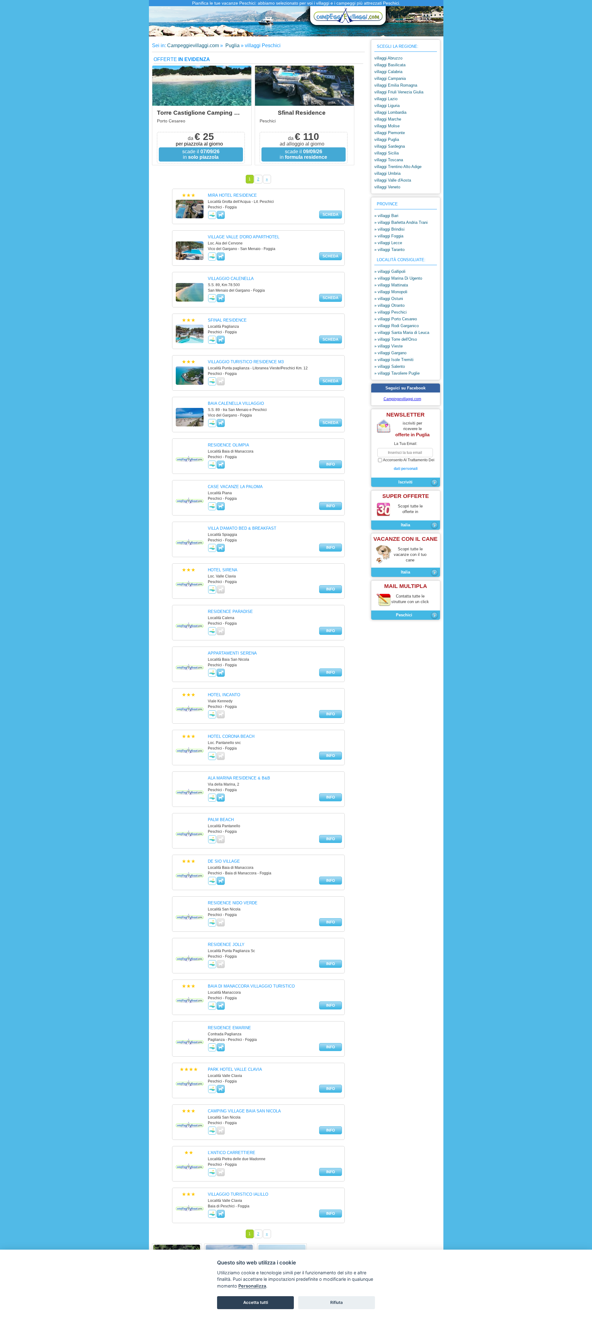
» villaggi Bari (386, 215)
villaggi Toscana (388, 160)
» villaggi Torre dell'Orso (395, 339)
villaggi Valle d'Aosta (392, 180)
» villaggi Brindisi (389, 229)
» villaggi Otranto (389, 305)
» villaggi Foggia (388, 236)
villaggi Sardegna (389, 146)
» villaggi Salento (389, 366)
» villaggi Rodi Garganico (396, 325)
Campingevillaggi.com (402, 399)
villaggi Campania (390, 78)
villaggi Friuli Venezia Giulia (398, 92)
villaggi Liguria (387, 105)
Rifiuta (336, 1302)
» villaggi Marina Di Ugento (398, 278)
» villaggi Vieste (388, 346)
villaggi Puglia (386, 139)
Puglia (232, 45)
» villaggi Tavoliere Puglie (397, 373)
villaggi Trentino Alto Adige (397, 166)
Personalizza (252, 1285)
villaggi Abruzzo (388, 58)
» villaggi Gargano (390, 353)
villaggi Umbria (387, 173)
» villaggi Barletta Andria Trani (401, 222)
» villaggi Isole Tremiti (393, 359)
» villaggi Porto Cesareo (395, 319)
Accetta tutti (255, 1302)
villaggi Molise (387, 126)
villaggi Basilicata (389, 65)
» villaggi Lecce (388, 242)
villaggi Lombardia (390, 112)
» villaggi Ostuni (388, 298)
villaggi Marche (387, 119)
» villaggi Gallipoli (389, 271)
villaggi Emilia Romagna (395, 85)
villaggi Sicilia (386, 153)
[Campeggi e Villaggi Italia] (346, 17)
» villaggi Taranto (389, 249)
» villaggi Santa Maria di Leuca (401, 332)
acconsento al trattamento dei (408, 464)
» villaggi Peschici (390, 312)
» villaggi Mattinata (391, 285)
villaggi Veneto (387, 187)
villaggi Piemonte (389, 132)
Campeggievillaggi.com (193, 45)
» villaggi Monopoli (390, 292)
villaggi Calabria (388, 71)
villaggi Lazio (385, 99)
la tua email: (405, 444)
